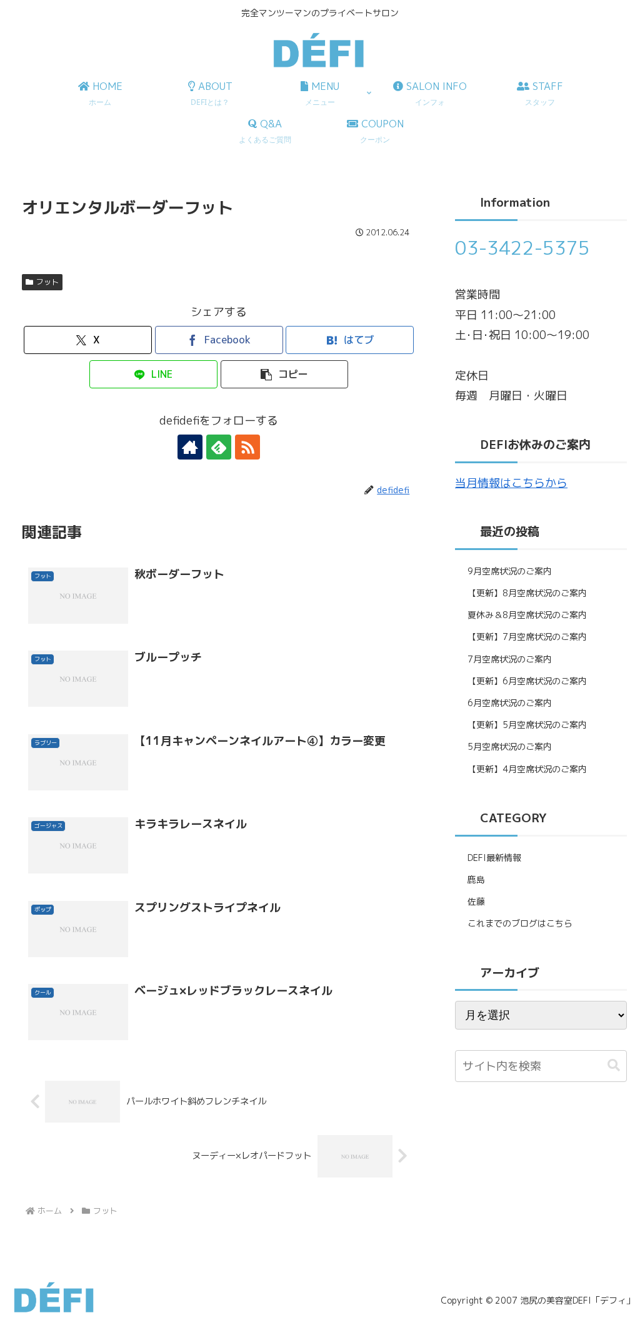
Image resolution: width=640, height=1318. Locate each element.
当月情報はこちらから (511, 483)
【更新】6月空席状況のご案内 (527, 681)
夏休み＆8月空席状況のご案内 (527, 615)
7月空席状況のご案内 (510, 659)
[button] (285, 374)
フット (47, 282)
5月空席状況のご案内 (510, 746)
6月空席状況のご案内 (510, 703)
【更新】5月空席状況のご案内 (527, 724)
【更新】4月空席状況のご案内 (527, 769)
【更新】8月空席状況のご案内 (527, 593)
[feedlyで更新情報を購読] (218, 447)
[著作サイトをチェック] (190, 447)
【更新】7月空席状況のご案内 (527, 636)
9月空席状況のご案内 (510, 571)
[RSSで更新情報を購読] (247, 447)
